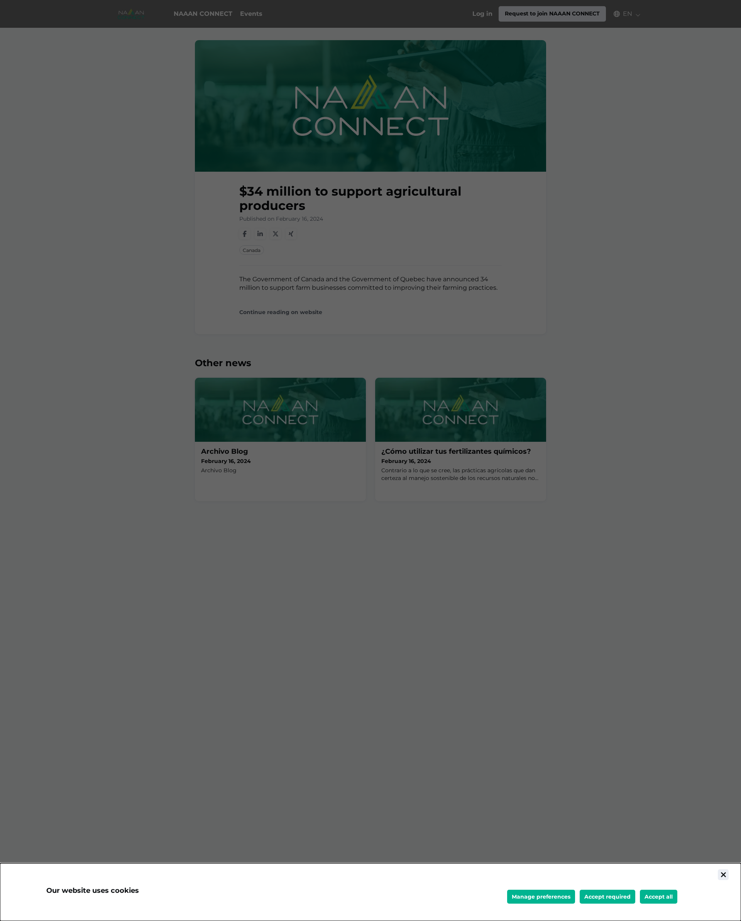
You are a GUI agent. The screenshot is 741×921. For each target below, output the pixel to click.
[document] (370, 892)
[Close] (723, 874)
